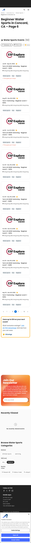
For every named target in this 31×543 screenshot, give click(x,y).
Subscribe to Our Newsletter (11, 512)
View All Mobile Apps (8, 506)
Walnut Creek (18, 472)
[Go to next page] (27, 311)
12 (24, 311)
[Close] (29, 514)
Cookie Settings (15, 530)
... (9, 311)
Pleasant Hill (6, 472)
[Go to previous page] (3, 311)
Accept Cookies (15, 540)
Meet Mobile (6, 504)
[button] (17, 45)
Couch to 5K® (7, 499)
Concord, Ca (10, 13)
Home (2, 13)
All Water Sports (6, 454)
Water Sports (19, 13)
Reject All (15, 535)
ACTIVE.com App (7, 497)
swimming (18, 454)
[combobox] (6, 45)
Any (3, 462)
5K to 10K (5, 501)
